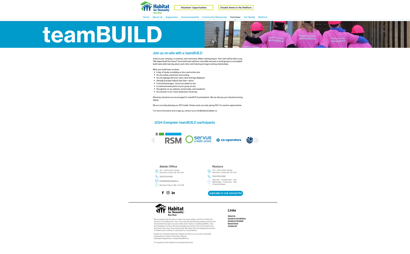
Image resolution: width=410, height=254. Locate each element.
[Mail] (157, 181)
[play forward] (256, 140)
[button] (168, 140)
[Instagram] (168, 193)
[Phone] (157, 176)
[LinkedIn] (173, 193)
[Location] (157, 171)
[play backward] (153, 140)
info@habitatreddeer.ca (206, 110)
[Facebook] (163, 193)
